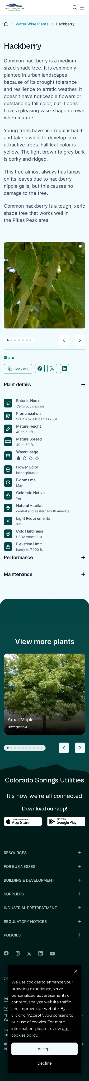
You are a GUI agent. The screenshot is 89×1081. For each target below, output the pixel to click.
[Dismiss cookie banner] (76, 972)
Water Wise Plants (32, 24)
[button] (8, 340)
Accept (44, 1049)
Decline (44, 1063)
